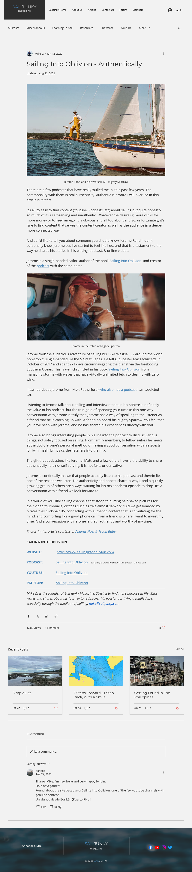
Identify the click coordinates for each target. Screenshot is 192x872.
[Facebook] (150, 847)
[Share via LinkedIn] (47, 616)
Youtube (126, 28)
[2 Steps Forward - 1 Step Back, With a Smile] (96, 671)
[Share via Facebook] (28, 616)
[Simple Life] (35, 671)
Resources (86, 28)
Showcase (107, 28)
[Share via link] (56, 616)
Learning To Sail (62, 28)
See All (180, 649)
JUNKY (24, 7)
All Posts (13, 28)
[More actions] (163, 53)
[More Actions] (163, 772)
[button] (179, 27)
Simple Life (22, 693)
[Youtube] (157, 847)
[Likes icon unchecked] (38, 807)
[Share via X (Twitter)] (37, 616)
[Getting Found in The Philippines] (157, 671)
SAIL (89, 843)
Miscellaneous (35, 28)
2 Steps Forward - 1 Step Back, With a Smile (94, 695)
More (142, 28)
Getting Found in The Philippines (152, 695)
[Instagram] (163, 847)
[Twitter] (170, 847)
